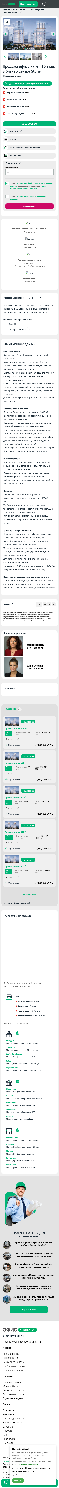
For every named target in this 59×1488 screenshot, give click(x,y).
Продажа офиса (12, 1382)
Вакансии (8, 1426)
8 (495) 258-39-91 (35, 648)
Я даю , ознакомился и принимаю (32, 186)
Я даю (28, 197)
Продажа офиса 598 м (16, 762)
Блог (5, 1434)
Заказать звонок (29, 206)
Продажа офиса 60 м (15, 866)
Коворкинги (9, 1414)
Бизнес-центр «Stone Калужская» (19, 88)
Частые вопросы (12, 1422)
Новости (7, 1430)
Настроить (20, 1475)
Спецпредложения (13, 1418)
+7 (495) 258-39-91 (43, 744)
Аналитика (9, 1438)
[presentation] (5, 34)
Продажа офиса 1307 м (17, 831)
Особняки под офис (14, 1366)
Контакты (8, 1443)
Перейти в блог (28, 1309)
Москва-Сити (10, 1357)
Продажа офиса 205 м (16, 728)
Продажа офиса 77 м (15, 797)
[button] (25, 48)
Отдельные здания (13, 1370)
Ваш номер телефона (11, 167)
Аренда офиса (11, 1353)
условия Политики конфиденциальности (28, 187)
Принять (18, 1480)
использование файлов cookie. (28, 1464)
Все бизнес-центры (13, 1361)
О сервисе (8, 1410)
